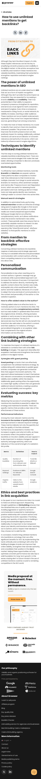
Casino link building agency (12, 732)
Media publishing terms (10, 759)
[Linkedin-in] (10, 771)
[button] (37, 3)
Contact (4, 744)
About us (4, 748)
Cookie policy (6, 767)
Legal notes (5, 752)
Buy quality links (7, 712)
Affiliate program (8, 704)
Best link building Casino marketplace (15, 728)
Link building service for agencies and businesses (20, 724)
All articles (7, 12)
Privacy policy (6, 763)
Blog (3, 708)
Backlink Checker (7, 720)
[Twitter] (3, 771)
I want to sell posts (8, 700)
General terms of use (9, 755)
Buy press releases (8, 716)
